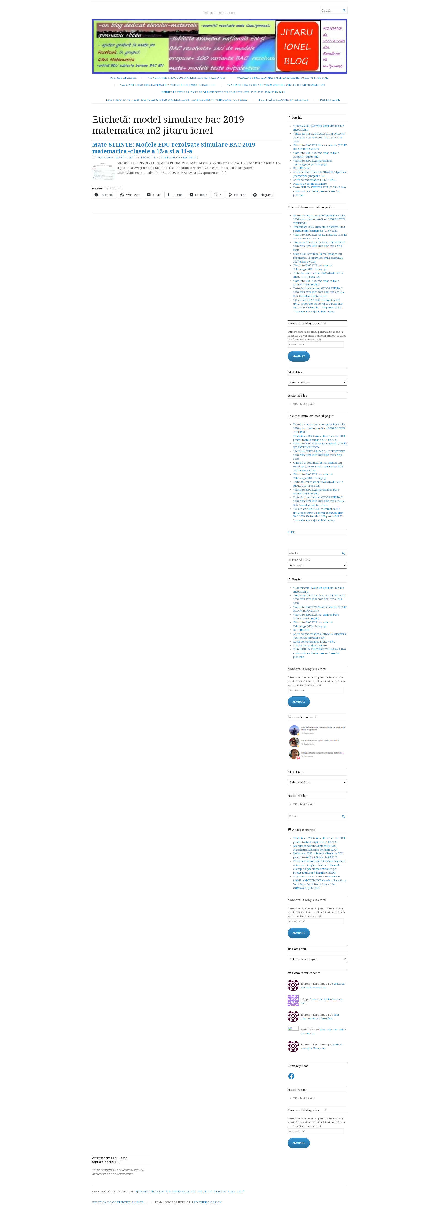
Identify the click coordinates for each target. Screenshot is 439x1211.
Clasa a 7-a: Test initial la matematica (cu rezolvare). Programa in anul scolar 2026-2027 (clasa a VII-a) (318, 257)
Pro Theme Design (207, 1202)
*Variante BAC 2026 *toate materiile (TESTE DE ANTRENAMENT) (276, 85)
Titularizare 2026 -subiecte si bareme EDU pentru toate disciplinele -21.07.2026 (319, 228)
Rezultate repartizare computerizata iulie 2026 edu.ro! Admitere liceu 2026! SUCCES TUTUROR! (319, 219)
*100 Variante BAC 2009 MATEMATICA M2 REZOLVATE (186, 77)
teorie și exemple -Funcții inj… (321, 1046)
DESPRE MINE (330, 99)
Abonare (298, 356)
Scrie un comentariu (178, 157)
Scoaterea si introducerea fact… (323, 985)
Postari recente (123, 77)
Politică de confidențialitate (283, 99)
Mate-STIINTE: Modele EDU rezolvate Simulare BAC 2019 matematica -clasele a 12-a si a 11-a (173, 148)
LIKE (291, 532)
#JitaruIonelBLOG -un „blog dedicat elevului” (205, 1191)
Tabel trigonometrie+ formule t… (320, 1016)
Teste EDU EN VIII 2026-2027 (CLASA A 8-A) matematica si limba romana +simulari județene (176, 99)
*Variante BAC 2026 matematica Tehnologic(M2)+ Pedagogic (167, 85)
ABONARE (298, 933)
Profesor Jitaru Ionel (116, 157)
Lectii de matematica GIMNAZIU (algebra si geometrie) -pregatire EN (319, 174)
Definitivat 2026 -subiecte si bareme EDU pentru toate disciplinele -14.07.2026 (318, 855)
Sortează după (299, 560)
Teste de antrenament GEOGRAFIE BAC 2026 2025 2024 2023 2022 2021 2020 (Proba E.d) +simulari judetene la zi (319, 292)
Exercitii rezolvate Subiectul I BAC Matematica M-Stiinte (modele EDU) (315, 847)
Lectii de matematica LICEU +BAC (314, 179)
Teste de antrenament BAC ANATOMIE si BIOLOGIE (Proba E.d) (318, 275)
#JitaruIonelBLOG (150, 1191)
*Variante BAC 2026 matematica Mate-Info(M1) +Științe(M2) (283, 77)
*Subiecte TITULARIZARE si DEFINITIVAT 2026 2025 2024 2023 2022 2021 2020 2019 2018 (223, 92)
